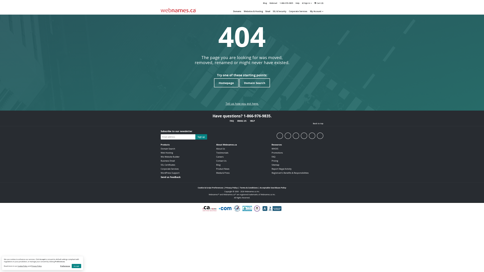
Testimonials (222, 152)
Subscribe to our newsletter (176, 131)
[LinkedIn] (296, 136)
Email (267, 11)
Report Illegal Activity (282, 168)
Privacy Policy (36, 266)
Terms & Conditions (249, 187)
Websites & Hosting (253, 11)
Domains (237, 11)
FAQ (232, 121)
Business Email (168, 160)
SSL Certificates (168, 164)
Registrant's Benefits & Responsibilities (290, 173)
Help (252, 121)
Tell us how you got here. (242, 103)
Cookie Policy (23, 266)
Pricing (275, 160)
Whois (275, 148)
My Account (315, 11)
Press (227, 173)
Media (219, 173)
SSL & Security (279, 11)
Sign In (307, 3)
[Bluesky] (304, 136)
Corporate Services (298, 11)
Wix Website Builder (170, 156)
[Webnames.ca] (178, 10)
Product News (222, 168)
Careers (220, 156)
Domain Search (254, 83)
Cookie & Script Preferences (210, 187)
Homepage (226, 83)
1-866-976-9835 (286, 3)
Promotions (277, 152)
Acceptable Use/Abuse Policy (273, 187)
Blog (265, 3)
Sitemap (275, 164)
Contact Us (221, 160)
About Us (220, 148)
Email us (241, 121)
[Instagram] (288, 136)
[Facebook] (280, 136)
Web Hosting (167, 152)
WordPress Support (170, 173)
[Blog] (312, 136)
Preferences (65, 266)
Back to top (318, 123)
